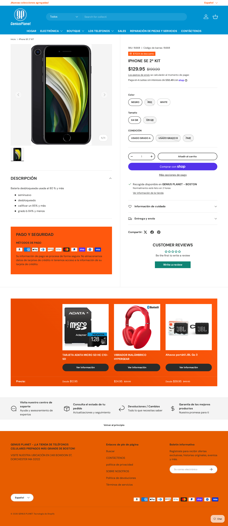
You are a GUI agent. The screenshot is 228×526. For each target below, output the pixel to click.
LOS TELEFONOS (99, 31)
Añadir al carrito (187, 156)
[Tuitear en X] (145, 232)
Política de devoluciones (121, 478)
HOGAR (31, 31)
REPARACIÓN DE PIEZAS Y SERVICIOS (153, 31)
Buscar (110, 451)
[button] (215, 16)
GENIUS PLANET (25, 513)
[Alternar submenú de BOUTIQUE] (83, 31)
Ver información (85, 367)
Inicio (13, 39)
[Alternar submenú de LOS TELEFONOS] (112, 31)
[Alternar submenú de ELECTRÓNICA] (61, 31)
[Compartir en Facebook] (152, 232)
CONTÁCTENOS (191, 31)
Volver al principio (114, 425)
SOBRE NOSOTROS (117, 471)
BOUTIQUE (73, 31)
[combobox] (116, 17)
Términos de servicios (119, 484)
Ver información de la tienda (148, 192)
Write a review (172, 264)
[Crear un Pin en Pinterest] (158, 232)
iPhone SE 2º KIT (26, 39)
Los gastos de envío (139, 74)
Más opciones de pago (173, 175)
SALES (122, 31)
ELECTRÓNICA (49, 31)
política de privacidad (119, 464)
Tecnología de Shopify (44, 513)
